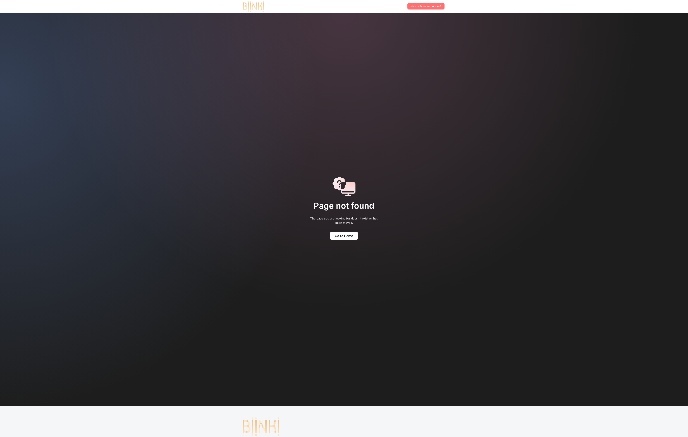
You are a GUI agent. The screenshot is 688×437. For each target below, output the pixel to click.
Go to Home (344, 236)
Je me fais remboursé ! (426, 6)
